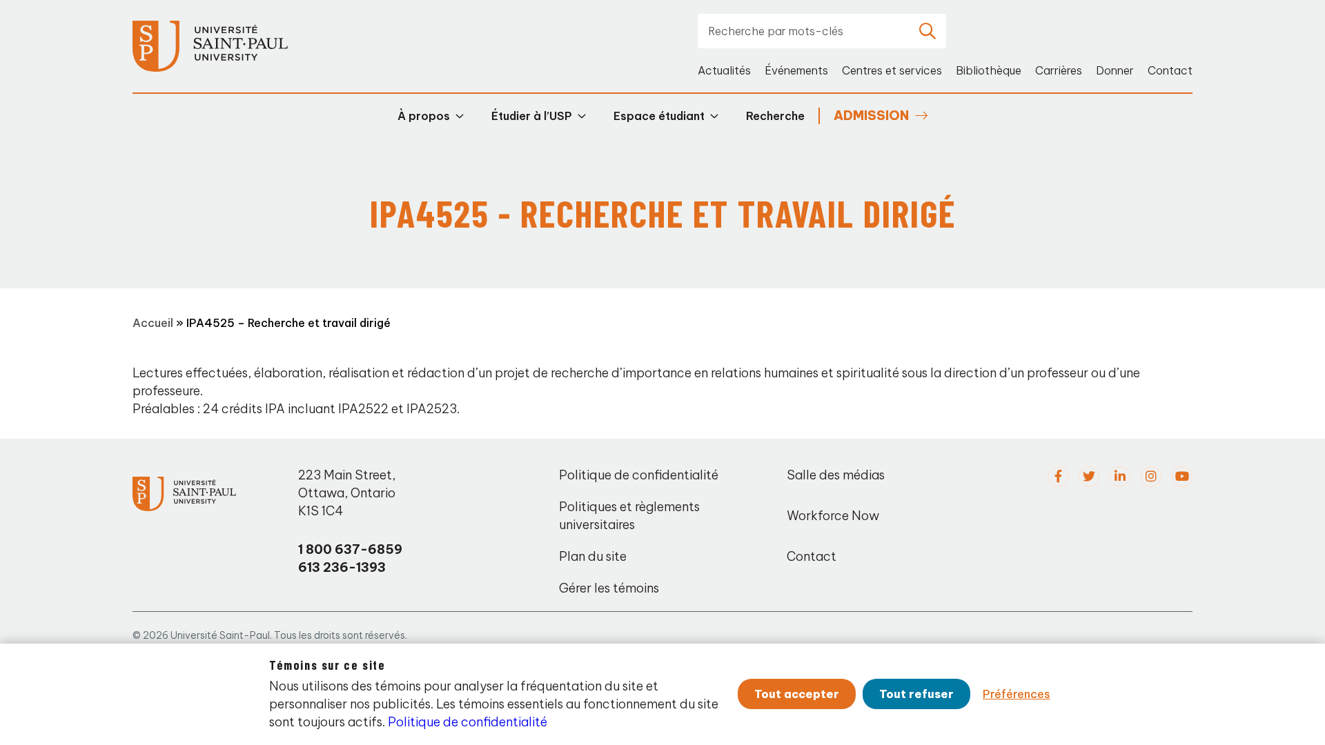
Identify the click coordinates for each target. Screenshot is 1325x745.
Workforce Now (833, 516)
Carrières (1058, 70)
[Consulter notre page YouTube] (1182, 476)
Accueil (152, 323)
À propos (424, 116)
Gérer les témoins (609, 588)
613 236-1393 (342, 567)
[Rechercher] (927, 31)
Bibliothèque (988, 70)
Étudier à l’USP (531, 116)
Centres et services (892, 70)
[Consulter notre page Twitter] (1089, 476)
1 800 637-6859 (350, 549)
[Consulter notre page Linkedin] (1120, 476)
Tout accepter (796, 694)
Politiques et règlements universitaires (629, 516)
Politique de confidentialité (638, 475)
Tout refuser (916, 694)
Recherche (775, 116)
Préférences (1016, 694)
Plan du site (593, 556)
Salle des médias (836, 475)
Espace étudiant (659, 116)
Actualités (724, 70)
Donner (1115, 70)
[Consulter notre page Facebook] (1058, 476)
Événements (796, 70)
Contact (1170, 70)
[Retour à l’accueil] (210, 46)
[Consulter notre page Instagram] (1151, 476)
